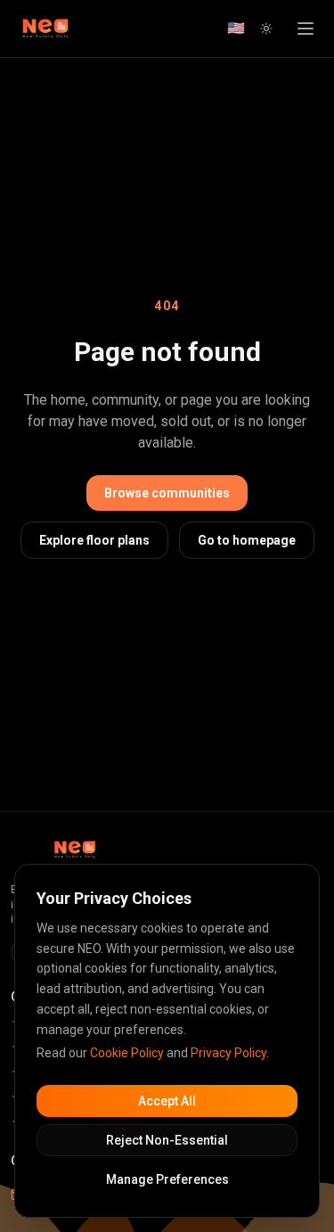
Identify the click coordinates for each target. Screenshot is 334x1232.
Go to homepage (247, 540)
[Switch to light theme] (266, 28)
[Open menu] (305, 28)
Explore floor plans (94, 540)
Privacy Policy (228, 1053)
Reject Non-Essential (167, 1140)
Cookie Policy (127, 1053)
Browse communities (167, 493)
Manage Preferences (167, 1179)
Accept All (167, 1101)
